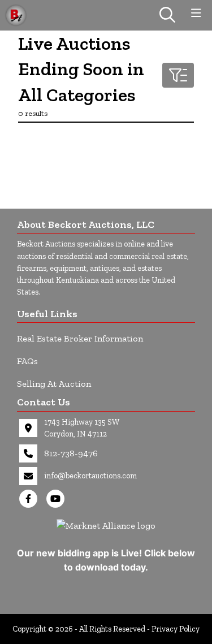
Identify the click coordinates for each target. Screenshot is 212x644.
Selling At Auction (54, 383)
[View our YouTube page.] (57, 499)
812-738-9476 (71, 453)
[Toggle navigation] (196, 13)
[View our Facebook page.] (30, 499)
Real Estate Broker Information (80, 338)
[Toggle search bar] (167, 15)
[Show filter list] (178, 75)
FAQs (27, 361)
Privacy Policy (176, 629)
